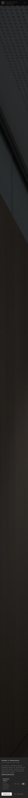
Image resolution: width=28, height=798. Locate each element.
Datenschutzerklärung (7, 774)
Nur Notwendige (18, 794)
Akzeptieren (6, 794)
